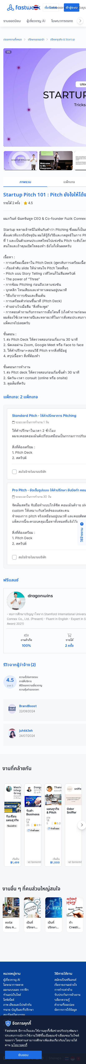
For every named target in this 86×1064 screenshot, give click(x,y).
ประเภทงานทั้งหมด (12, 39)
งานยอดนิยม (12, 20)
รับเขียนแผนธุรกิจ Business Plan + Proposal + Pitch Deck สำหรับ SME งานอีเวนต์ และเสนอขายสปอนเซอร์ (12, 838)
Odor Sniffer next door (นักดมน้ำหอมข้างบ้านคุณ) (73, 819)
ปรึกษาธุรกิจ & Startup (62, 39)
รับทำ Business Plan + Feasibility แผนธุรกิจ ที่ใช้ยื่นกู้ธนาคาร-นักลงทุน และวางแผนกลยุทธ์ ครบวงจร (32, 832)
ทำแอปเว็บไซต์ (12, 994)
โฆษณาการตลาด (62, 20)
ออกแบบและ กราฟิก (16, 989)
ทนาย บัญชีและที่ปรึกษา (18, 1009)
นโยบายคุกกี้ (19, 1045)
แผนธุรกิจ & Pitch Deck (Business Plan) (53, 816)
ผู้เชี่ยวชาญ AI (36, 20)
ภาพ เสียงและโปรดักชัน (17, 1004)
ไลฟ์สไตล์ (8, 999)
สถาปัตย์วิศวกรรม (14, 1014)
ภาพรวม (25, 181)
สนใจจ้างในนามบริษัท (32, 471)
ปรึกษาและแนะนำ (36, 39)
